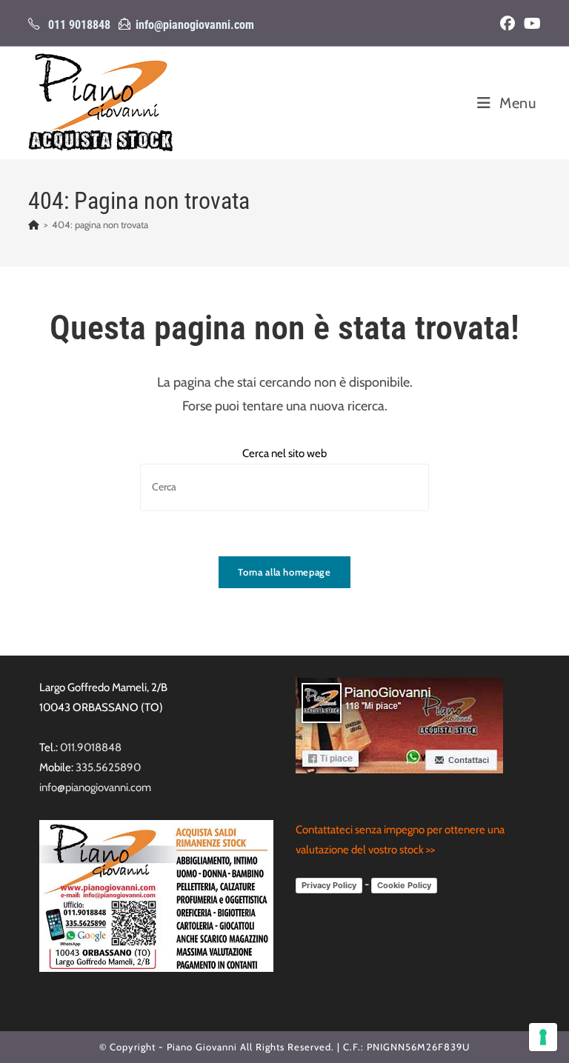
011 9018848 (79, 25)
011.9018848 (91, 747)
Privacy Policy (329, 885)
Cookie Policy (404, 885)
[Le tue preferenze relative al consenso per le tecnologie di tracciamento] (543, 1037)
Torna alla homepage (284, 572)
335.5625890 (108, 767)
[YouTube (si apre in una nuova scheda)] (530, 23)
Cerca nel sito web (284, 453)
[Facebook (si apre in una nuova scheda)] (507, 23)
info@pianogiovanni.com (195, 25)
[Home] (33, 224)
